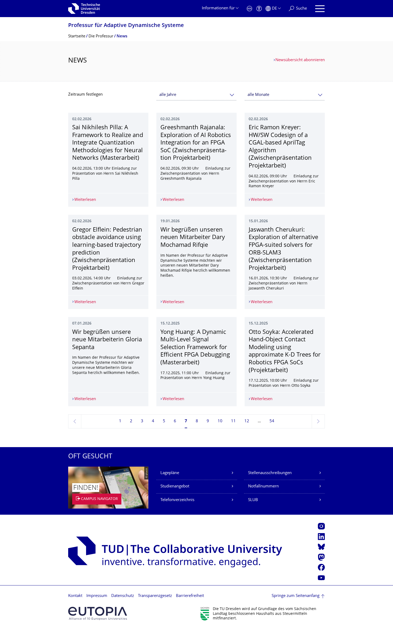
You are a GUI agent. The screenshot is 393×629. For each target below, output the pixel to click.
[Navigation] (320, 8)
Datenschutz (122, 596)
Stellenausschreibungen (270, 473)
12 (246, 421)
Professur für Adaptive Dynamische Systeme (126, 25)
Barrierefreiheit (190, 596)
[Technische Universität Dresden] (84, 8)
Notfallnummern (263, 487)
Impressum (96, 596)
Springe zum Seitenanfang (295, 596)
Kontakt (75, 596)
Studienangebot (174, 487)
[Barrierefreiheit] (259, 8)
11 (233, 421)
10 (220, 421)
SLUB (253, 500)
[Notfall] (249, 8)
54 (271, 421)
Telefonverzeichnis (177, 500)
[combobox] (196, 94)
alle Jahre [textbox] (167, 95)
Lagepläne (169, 473)
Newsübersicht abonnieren (300, 60)
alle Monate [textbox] (258, 95)
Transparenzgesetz (155, 596)
